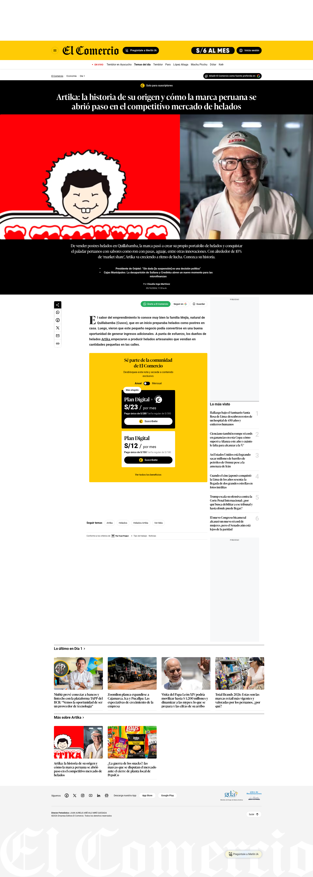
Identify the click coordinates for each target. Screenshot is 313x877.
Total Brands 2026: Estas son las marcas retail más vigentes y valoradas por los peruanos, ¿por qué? (237, 700)
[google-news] (107, 795)
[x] (75, 795)
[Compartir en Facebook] (57, 320)
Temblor (158, 64)
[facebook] (67, 795)
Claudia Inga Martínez (158, 284)
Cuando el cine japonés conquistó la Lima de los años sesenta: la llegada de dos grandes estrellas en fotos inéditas (231, 481)
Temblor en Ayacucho (119, 64)
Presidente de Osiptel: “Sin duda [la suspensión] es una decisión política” (158, 268)
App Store (147, 795)
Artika (110, 523)
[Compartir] (57, 304)
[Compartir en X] (57, 328)
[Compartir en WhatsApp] (57, 312)
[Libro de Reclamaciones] (254, 795)
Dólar (213, 64)
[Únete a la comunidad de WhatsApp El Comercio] (156, 304)
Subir (251, 814)
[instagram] (83, 795)
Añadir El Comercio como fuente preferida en (232, 76)
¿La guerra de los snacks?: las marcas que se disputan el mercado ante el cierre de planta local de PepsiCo (132, 769)
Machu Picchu (199, 64)
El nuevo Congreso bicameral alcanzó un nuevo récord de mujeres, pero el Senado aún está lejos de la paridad (230, 523)
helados (123, 523)
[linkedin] (99, 795)
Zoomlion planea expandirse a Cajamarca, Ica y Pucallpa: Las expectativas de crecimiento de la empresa (130, 700)
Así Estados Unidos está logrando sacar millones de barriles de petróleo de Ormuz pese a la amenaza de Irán (230, 460)
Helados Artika (140, 523)
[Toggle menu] (55, 50)
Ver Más (158, 523)
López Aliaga (180, 64)
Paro (168, 64)
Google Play (167, 795)
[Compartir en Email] (57, 336)
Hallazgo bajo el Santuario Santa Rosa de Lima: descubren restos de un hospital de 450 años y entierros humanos (231, 418)
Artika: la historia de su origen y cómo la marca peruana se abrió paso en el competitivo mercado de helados (78, 769)
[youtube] (91, 795)
